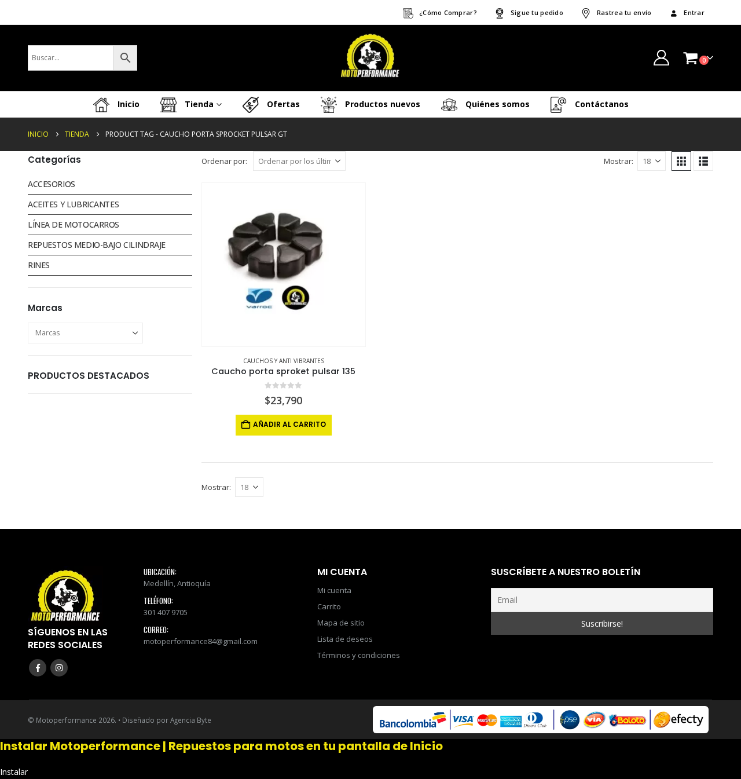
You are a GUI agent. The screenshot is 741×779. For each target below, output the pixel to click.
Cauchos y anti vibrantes (283, 361)
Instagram (59, 667)
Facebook (37, 667)
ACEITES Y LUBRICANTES (73, 204)
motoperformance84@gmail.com (201, 641)
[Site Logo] (370, 58)
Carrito (329, 606)
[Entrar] (661, 57)
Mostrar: (618, 161)
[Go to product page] (283, 264)
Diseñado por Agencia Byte (166, 720)
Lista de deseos (345, 639)
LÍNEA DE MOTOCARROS (73, 224)
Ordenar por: (224, 161)
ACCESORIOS (51, 183)
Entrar (694, 12)
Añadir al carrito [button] (289, 424)
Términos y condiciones (358, 655)
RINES (39, 264)
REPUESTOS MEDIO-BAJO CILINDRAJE (97, 244)
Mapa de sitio (341, 622)
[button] (681, 161)
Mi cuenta (334, 590)
